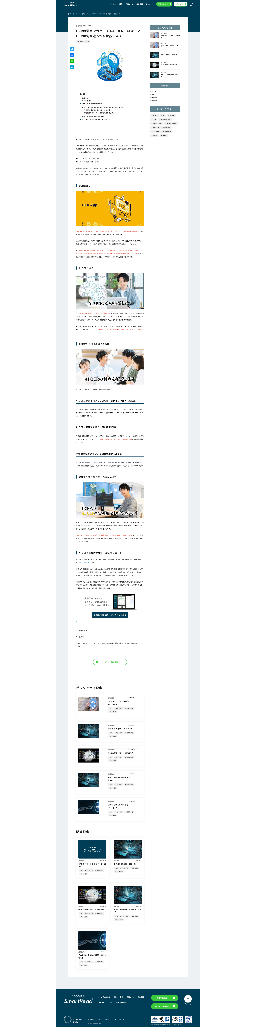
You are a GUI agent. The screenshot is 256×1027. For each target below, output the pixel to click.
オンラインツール (171, 123)
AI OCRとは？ (87, 101)
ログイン (192, 5)
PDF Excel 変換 (165, 119)
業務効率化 (167, 131)
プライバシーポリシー (121, 1020)
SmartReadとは (104, 997)
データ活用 (156, 131)
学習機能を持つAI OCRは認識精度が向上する (99, 113)
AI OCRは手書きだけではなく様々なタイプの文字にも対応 (104, 107)
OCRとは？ (86, 98)
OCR (87, 42)
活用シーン (129, 4)
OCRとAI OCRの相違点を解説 (92, 103)
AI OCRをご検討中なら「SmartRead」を (96, 119)
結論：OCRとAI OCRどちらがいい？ (94, 117)
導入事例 (139, 4)
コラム (74, 14)
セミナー (149, 4)
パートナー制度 (121, 1002)
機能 (115, 997)
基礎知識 (79, 26)
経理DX (155, 136)
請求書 (164, 136)
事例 (153, 94)
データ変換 (167, 127)
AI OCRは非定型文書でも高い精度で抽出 (98, 110)
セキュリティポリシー (104, 1020)
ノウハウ (154, 91)
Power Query (157, 123)
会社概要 (91, 1020)
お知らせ (101, 1002)
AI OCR (80, 42)
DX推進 (172, 115)
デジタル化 (156, 127)
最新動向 (154, 101)
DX (163, 115)
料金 (120, 4)
